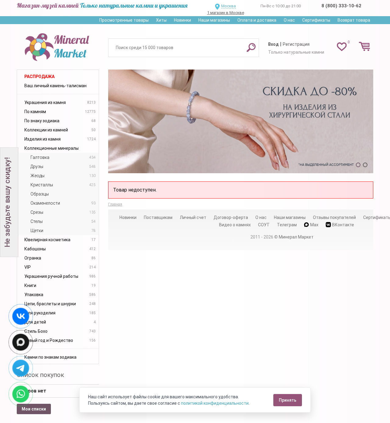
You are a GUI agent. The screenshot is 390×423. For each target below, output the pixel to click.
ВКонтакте (343, 224)
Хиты (161, 20)
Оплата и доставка (256, 20)
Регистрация (296, 44)
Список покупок (40, 374)
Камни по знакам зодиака (50, 357)
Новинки (182, 20)
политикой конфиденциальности (215, 403)
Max (314, 224)
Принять (287, 400)
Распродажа (39, 76)
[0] (342, 46)
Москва (228, 6)
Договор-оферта (231, 217)
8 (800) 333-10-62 (341, 6)
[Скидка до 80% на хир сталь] (240, 121)
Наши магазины (214, 20)
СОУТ (264, 224)
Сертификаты (316, 20)
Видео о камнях (235, 224)
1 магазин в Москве (225, 12)
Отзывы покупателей (334, 217)
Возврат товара (354, 20)
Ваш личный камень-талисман (55, 85)
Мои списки (34, 409)
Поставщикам (158, 217)
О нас (289, 20)
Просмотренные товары (124, 20)
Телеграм (287, 224)
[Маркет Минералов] (58, 45)
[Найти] (251, 47)
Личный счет (193, 217)
